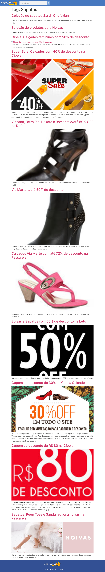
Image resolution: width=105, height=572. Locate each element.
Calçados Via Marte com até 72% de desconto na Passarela (49, 255)
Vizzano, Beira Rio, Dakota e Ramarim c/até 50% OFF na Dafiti (52, 124)
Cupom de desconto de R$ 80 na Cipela (42, 446)
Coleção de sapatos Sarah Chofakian (40, 16)
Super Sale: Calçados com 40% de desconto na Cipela (48, 53)
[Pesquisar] (48, 3)
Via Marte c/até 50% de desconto (37, 190)
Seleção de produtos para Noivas (37, 28)
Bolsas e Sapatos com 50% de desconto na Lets (48, 321)
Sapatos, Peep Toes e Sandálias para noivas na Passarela (47, 516)
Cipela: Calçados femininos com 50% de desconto (50, 37)
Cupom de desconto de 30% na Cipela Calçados (49, 383)
